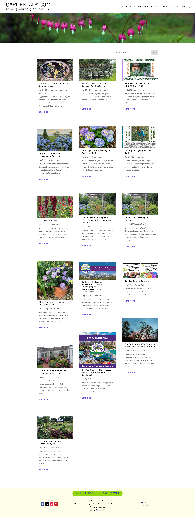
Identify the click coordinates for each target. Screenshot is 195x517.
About (173, 6)
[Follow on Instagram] (51, 504)
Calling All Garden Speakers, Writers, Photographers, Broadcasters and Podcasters (92, 287)
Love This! (43, 93)
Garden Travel (53, 90)
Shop (184, 6)
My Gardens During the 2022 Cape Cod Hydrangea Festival (96, 220)
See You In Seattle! (49, 221)
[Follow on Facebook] (42, 504)
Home (124, 6)
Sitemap (145, 505)
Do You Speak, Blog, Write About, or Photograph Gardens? (96, 372)
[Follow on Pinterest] (56, 504)
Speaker (142, 6)
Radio (165, 6)
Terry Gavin (100, 510)
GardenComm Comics (137, 281)
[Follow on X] (47, 504)
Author (155, 6)
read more (44, 112)
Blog (132, 6)
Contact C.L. (146, 502)
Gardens (63, 90)
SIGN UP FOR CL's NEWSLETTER (97, 493)
